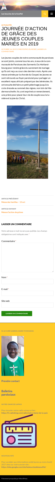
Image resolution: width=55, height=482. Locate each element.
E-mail (5, 289)
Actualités (6, 25)
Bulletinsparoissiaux (8, 392)
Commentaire (8, 241)
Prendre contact (10, 381)
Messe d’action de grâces (12, 210)
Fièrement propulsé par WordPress (14, 478)
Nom (4, 277)
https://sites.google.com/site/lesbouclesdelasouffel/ (23, 467)
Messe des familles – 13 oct (13, 200)
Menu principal (51, 13)
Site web (5, 300)
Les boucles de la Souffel (12, 14)
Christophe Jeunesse (26, 49)
